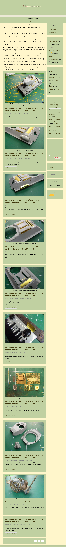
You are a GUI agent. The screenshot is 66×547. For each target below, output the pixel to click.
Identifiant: (51, 145)
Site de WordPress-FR (53, 32)
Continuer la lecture (10, 120)
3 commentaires (27, 524)
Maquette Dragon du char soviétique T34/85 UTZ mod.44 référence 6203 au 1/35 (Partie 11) (24, 109)
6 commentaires (27, 205)
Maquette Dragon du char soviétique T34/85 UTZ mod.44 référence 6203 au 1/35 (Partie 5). (24, 402)
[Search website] (61, 16)
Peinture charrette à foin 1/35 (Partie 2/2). (21, 502)
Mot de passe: (52, 150)
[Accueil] (30, 21)
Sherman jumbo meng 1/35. (54, 50)
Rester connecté (54, 155)
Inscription (51, 167)
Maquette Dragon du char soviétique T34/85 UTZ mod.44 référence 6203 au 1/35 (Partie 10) (24, 154)
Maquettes (20, 113)
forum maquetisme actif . (54, 41)
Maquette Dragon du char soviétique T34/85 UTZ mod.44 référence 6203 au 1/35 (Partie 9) (24, 201)
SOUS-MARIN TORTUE (53, 55)
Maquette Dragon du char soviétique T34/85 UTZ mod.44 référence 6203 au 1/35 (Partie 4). (24, 456)
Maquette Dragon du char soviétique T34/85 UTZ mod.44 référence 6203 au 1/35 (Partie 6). (24, 348)
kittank (7, 113)
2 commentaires (28, 406)
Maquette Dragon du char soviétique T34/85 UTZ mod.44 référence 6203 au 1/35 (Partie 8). (24, 248)
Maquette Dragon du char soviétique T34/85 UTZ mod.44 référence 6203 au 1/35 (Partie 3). (24, 520)
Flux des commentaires (53, 31)
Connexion (51, 28)
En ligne (53, 184)
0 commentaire (27, 158)
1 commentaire (28, 298)
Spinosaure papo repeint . (54, 59)
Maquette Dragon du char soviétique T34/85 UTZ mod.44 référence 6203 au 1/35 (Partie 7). (24, 294)
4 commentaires (27, 113)
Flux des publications (53, 29)
